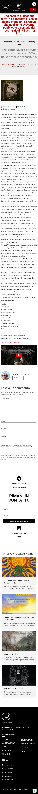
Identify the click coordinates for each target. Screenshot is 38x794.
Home (3, 64)
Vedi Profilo (18, 378)
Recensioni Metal (22, 64)
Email (3, 429)
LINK (19, 537)
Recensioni (11, 64)
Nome (3, 421)
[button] (5, 7)
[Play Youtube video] (19, 355)
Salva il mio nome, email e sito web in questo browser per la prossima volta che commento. (17, 446)
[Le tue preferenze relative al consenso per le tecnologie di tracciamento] (35, 791)
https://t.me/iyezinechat (19, 487)
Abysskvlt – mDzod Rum (13, 688)
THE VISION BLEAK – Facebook (10, 342)
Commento (5, 398)
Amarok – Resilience (12, 654)
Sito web (4, 436)
